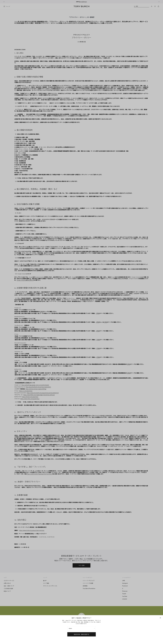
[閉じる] (160, 618)
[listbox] (81, 628)
